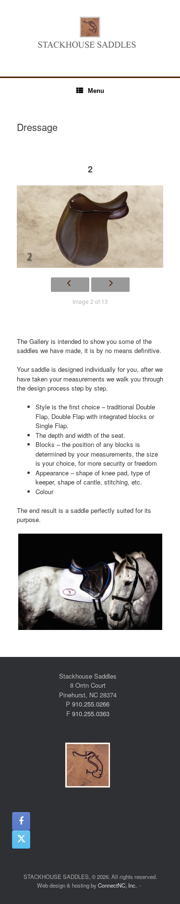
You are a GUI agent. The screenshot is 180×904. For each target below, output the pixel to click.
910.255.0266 (90, 703)
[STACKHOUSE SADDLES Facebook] (21, 821)
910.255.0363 (90, 713)
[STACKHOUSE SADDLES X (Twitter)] (21, 839)
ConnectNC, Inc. (117, 885)
